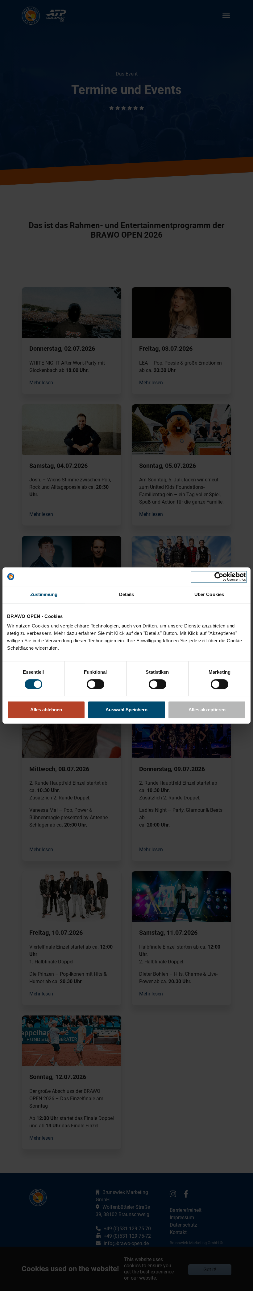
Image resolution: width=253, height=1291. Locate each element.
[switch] (95, 684)
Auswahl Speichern (126, 709)
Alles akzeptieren (207, 709)
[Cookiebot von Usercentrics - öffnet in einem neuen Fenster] (219, 576)
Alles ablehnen (46, 709)
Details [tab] (126, 594)
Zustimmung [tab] (44, 594)
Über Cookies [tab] (209, 594)
